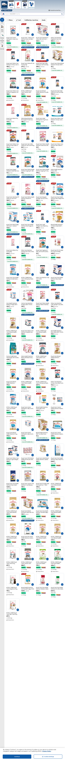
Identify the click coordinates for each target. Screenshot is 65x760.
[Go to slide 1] (12, 87)
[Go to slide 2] (13, 87)
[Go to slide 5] (44, 140)
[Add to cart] (17, 34)
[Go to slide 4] (43, 140)
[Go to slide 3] (28, 87)
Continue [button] (17, 756)
